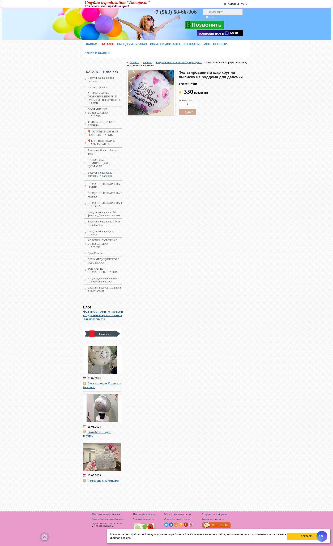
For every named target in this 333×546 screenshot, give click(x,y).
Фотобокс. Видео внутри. (97, 434)
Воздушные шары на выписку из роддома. (179, 62)
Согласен (307, 536)
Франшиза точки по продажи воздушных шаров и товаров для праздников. (103, 315)
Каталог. (147, 62)
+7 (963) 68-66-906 (175, 12)
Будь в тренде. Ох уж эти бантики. (102, 385)
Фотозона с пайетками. (103, 481)
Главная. (134, 62)
